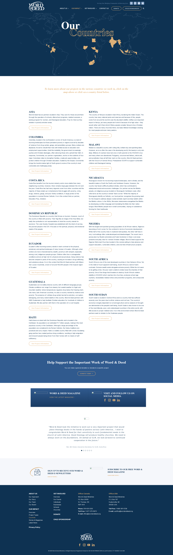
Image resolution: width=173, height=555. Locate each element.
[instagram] (135, 3)
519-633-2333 (88, 508)
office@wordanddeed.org (92, 514)
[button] (143, 8)
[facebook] (131, 3)
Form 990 (122, 550)
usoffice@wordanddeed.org (123, 511)
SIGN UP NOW (52, 476)
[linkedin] (142, 3)
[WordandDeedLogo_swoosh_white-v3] (36, 2)
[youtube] (138, 3)
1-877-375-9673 (91, 511)
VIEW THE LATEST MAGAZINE (62, 397)
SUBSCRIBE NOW (113, 475)
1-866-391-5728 (121, 508)
